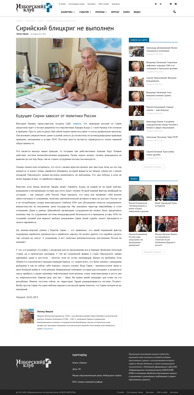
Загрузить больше (152, 167)
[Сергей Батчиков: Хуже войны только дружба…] (136, 155)
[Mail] (155, 4)
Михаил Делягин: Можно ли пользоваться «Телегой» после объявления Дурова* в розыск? (166, 239)
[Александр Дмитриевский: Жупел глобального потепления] (136, 51)
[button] (174, 12)
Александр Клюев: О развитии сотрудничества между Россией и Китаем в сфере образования (162, 124)
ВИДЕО (134, 178)
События (84, 12)
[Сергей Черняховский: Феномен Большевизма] (136, 81)
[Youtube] (175, 4)
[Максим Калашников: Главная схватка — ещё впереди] (136, 110)
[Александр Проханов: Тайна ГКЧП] (136, 141)
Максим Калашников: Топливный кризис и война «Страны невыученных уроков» (139, 207)
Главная (19, 21)
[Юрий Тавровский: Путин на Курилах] (166, 193)
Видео (137, 12)
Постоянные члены (77, 4)
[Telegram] (165, 4)
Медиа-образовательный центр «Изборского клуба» (97, 375)
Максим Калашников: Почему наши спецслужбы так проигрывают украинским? (138, 239)
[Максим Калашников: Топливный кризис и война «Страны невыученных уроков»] (140, 193)
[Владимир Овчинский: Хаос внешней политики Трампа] (136, 96)
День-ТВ (76, 369)
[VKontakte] (170, 4)
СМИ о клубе (103, 4)
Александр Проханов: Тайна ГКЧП (162, 137)
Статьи (40, 21)
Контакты (116, 4)
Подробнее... (48, 328)
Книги (126, 12)
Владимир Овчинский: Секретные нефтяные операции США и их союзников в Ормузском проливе (161, 65)
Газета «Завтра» (79, 362)
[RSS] (160, 4)
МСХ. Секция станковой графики (87, 381)
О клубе (62, 4)
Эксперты (91, 4)
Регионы (99, 12)
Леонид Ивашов (22, 34)
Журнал (115, 12)
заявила (77, 123)
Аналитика (66, 12)
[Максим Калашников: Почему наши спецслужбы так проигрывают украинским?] (140, 224)
